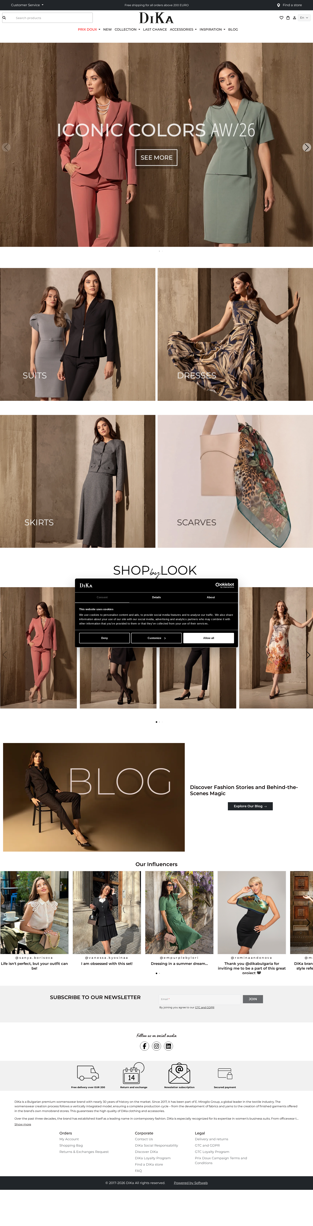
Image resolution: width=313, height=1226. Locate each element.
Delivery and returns (211, 1139)
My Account (69, 1139)
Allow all (208, 638)
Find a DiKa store (149, 1164)
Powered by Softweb (191, 1183)
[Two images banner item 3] (77, 481)
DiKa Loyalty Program (153, 1158)
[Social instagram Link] (156, 1046)
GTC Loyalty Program (212, 1152)
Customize (154, 638)
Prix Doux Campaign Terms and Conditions (221, 1160)
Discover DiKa (146, 1152)
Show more (22, 1124)
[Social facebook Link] (144, 1046)
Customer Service (26, 5)
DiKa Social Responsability (156, 1145)
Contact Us (144, 1139)
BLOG (233, 29)
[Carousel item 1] (156, 144)
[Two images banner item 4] (235, 481)
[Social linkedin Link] (168, 1046)
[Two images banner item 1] (77, 334)
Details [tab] (156, 597)
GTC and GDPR (204, 1007)
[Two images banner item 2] (235, 334)
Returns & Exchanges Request (84, 1152)
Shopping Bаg (71, 1145)
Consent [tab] (102, 597)
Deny (104, 638)
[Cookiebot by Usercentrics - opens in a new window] (218, 585)
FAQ (138, 1171)
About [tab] (211, 597)
